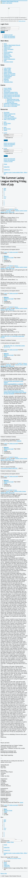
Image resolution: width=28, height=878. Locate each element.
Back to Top (4, 873)
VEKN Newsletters (8, 49)
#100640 (11, 457)
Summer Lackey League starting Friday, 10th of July (14, 211)
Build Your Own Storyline (13, 100)
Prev (5, 190)
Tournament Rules (8, 82)
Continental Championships (10, 103)
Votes (5, 60)
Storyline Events (8, 97)
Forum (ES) (7, 53)
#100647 (11, 490)
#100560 (11, 307)
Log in (2, 32)
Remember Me (4, 30)
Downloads (6, 112)
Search (5, 124)
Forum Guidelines (8, 52)
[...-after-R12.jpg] (14, 337)
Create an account (8, 34)
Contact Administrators (9, 59)
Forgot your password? (9, 37)
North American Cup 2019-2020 (12, 95)
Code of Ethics (7, 68)
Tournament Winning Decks (11, 92)
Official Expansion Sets (9, 113)
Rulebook (6, 79)
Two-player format (8, 61)
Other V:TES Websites (9, 119)
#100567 (20, 363)
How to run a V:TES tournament (12, 104)
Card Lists (6, 80)
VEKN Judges (7, 70)
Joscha (21, 802)
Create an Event (8, 89)
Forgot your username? (9, 36)
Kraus (12, 842)
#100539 (11, 209)
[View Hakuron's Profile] (9, 257)
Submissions (7, 57)
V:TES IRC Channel (9, 116)
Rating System (7, 54)
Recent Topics (7, 123)
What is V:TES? (8, 46)
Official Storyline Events (13, 99)
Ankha (8, 842)
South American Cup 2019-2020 (12, 96)
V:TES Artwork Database (10, 118)
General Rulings (8, 76)
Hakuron (16, 209)
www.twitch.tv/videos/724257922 (9, 468)
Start (5, 188)
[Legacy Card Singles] (6, 3)
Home (5, 43)
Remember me (9, 137)
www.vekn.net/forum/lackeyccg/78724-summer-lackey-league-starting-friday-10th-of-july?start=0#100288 (15, 392)
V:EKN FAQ (7, 48)
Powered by (10, 858)
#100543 (11, 265)
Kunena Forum (17, 858)
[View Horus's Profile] (8, 810)
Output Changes (8, 72)
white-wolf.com (22, 21)
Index (5, 122)
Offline (5, 259)
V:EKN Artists (7, 115)
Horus (15, 490)
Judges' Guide (7, 69)
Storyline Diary (10, 102)
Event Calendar (7, 88)
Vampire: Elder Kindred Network (12, 45)
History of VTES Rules (9, 73)
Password (3, 28)
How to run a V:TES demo (10, 106)
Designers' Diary (8, 56)
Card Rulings (7, 77)
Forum (5, 50)
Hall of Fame (7, 91)
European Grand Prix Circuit (11, 93)
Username (3, 27)
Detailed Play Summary (9, 75)
